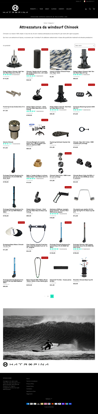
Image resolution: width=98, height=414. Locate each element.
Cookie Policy (30, 386)
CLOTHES (53, 9)
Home (45, 23)
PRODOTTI (33, 9)
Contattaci (29, 389)
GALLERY (69, 9)
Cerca (28, 378)
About (47, 9)
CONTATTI (61, 9)
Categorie (50, 23)
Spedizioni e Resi (31, 391)
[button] (7, 74)
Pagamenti (29, 394)
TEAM (41, 9)
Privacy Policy (30, 384)
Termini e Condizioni (31, 381)
